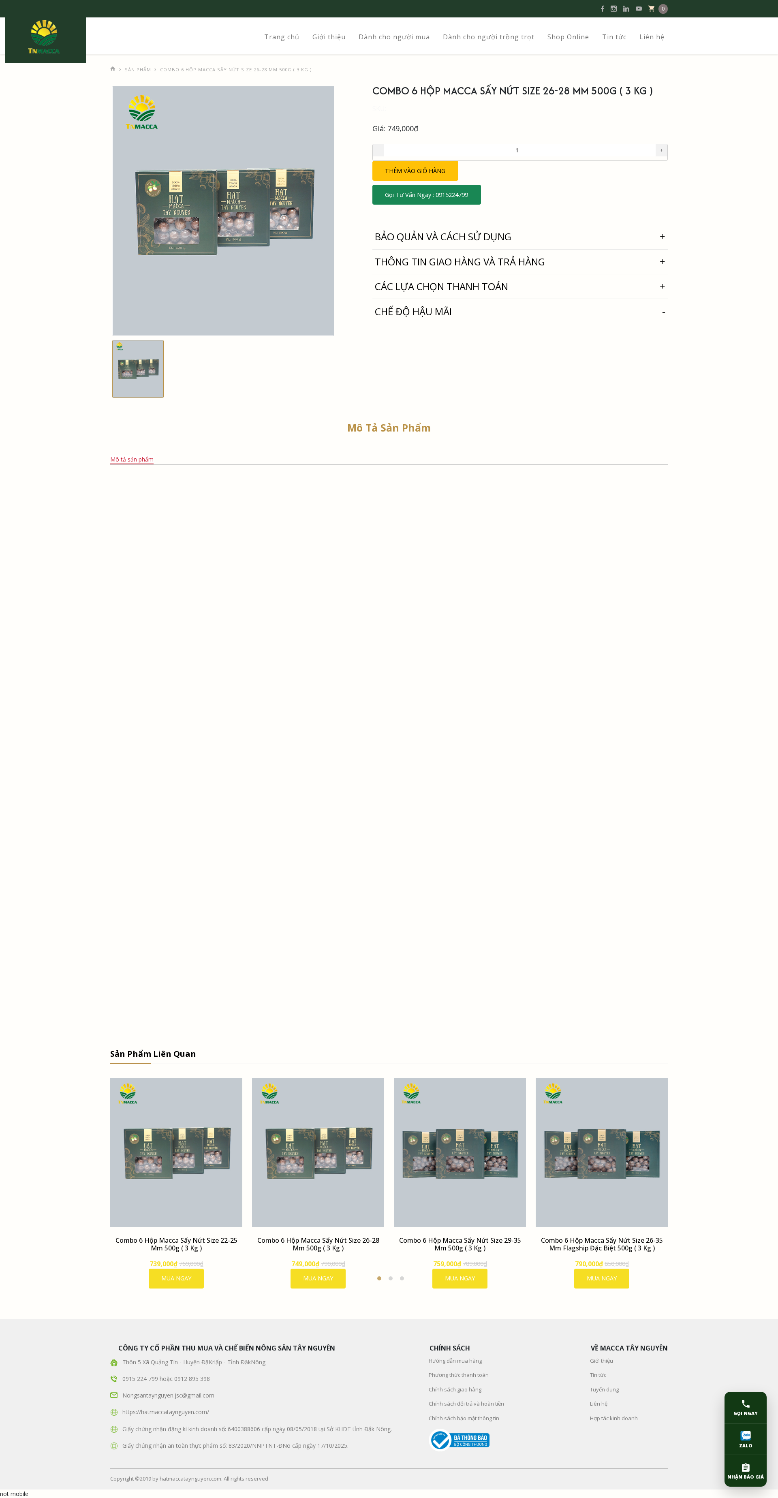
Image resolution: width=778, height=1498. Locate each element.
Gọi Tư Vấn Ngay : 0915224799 (426, 195)
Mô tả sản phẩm (132, 459)
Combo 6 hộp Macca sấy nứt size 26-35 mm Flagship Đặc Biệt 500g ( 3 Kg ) (602, 1244)
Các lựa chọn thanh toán (441, 286)
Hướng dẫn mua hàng (455, 1360)
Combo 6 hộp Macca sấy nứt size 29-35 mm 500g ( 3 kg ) (460, 1244)
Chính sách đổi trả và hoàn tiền (466, 1403)
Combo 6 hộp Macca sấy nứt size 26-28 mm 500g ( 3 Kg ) (318, 1244)
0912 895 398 (192, 1379)
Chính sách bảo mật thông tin (464, 1418)
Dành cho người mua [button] (394, 36)
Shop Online (568, 36)
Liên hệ (652, 36)
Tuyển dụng (604, 1389)
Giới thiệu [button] (329, 36)
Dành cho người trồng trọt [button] (488, 36)
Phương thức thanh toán (459, 1374)
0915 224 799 (141, 1379)
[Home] (113, 67)
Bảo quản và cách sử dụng (443, 236)
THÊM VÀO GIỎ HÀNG (415, 171)
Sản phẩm (138, 69)
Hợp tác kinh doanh (614, 1418)
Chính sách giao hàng (455, 1389)
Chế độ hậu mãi (413, 311)
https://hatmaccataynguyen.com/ (165, 1412)
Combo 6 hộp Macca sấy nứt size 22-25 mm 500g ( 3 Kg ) (176, 1244)
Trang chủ (281, 36)
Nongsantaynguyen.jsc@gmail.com (168, 1395)
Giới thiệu (601, 1360)
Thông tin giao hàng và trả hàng (460, 261)
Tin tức (614, 36)
